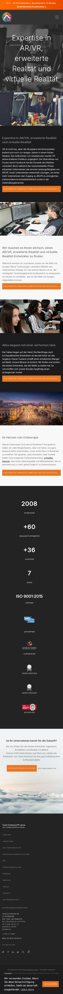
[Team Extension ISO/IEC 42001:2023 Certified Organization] (29, 668)
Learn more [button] (27, 989)
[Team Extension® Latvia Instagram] (23, 952)
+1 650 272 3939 (9, 934)
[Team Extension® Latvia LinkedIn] (13, 952)
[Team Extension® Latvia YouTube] (18, 952)
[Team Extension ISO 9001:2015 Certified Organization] (29, 707)
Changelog (8, 973)
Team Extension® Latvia (13, 825)
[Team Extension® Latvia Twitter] (3, 952)
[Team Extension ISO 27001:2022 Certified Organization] (29, 687)
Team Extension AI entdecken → (31, 6)
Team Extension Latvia (30, 970)
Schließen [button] (50, 984)
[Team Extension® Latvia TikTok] (28, 952)
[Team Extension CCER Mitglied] (29, 645)
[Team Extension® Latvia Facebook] (8, 952)
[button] (57, 16)
